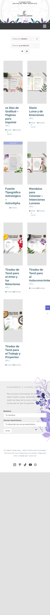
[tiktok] (25, 464)
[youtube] (30, 464)
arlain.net (32, 456)
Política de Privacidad (36, 450)
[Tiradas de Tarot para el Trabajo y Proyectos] (13, 320)
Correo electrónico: (12, 420)
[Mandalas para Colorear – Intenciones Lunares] (37, 163)
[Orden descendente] (37, 38)
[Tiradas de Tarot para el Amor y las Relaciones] (13, 244)
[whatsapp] (35, 464)
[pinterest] (19, 464)
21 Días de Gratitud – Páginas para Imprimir (12, 115)
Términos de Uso (11, 453)
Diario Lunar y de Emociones (36, 111)
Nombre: (7, 411)
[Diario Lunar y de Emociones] (37, 82)
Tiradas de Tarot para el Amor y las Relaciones (12, 277)
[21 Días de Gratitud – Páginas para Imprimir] (13, 82)
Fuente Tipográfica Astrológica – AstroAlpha (13, 196)
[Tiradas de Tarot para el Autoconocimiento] (37, 244)
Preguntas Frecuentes (28, 453)
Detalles (18, 130)
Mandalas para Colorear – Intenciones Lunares (37, 196)
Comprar (10, 292)
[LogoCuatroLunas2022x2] (25, 10)
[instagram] (14, 464)
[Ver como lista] (27, 51)
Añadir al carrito (9, 132)
